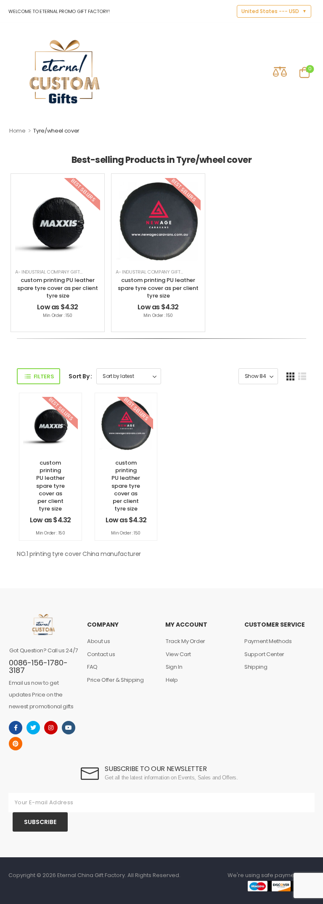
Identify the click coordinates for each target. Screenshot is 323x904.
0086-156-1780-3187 (38, 666)
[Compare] (280, 71)
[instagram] (51, 727)
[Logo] (64, 72)
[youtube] (68, 727)
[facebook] (15, 727)
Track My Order (185, 641)
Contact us (101, 654)
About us (98, 641)
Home (17, 131)
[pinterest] (15, 743)
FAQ (92, 667)
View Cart (178, 654)
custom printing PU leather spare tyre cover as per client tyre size (57, 287)
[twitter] (33, 727)
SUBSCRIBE (40, 822)
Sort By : (80, 376)
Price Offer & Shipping (115, 680)
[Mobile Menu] (14, 71)
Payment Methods (268, 641)
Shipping (255, 667)
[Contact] (255, 71)
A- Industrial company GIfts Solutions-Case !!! (71, 272)
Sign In (174, 667)
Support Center (264, 654)
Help (172, 680)
